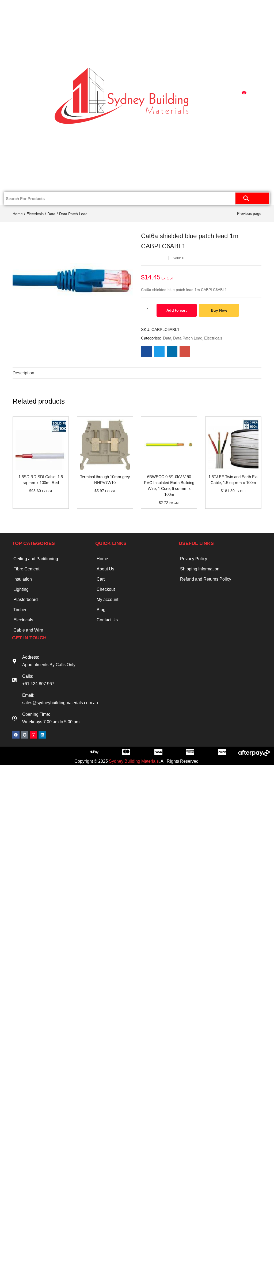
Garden (24, 148)
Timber (24, 96)
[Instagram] (33, 735)
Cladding (24, 61)
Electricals (24, 130)
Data (51, 214)
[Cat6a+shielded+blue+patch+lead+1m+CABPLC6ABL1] (159, 351)
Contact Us (24, 183)
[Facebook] (16, 735)
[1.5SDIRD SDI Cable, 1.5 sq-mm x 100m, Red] (41, 444)
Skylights (24, 165)
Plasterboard (24, 43)
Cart (101, 579)
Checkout (106, 589)
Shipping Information (199, 569)
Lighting (21, 589)
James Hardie (24, 78)
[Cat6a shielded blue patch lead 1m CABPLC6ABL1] (146, 351)
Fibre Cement (26, 569)
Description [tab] (23, 373)
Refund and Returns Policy (205, 579)
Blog (101, 609)
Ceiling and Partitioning (20, 29)
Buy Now (219, 310)
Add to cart (176, 310)
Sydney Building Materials (134, 761)
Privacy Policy (193, 558)
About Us (105, 569)
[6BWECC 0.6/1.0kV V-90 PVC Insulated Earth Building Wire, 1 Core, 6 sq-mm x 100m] (169, 444)
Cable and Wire (28, 630)
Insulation (25, 113)
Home (27, 8)
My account (107, 599)
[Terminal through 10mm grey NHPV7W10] (105, 444)
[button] (242, 96)
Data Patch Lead (73, 214)
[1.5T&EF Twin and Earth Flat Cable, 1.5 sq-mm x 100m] (233, 444)
